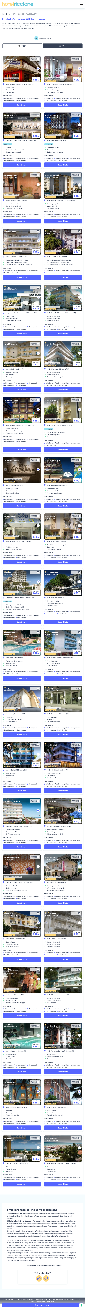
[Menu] (81, 4)
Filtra (64, 46)
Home (4, 14)
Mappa (23, 46)
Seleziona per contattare (34, 59)
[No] (46, 1278)
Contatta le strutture (42, 1305)
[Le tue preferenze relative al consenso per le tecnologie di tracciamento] (81, 1305)
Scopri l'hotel (22, 105)
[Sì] (39, 1278)
